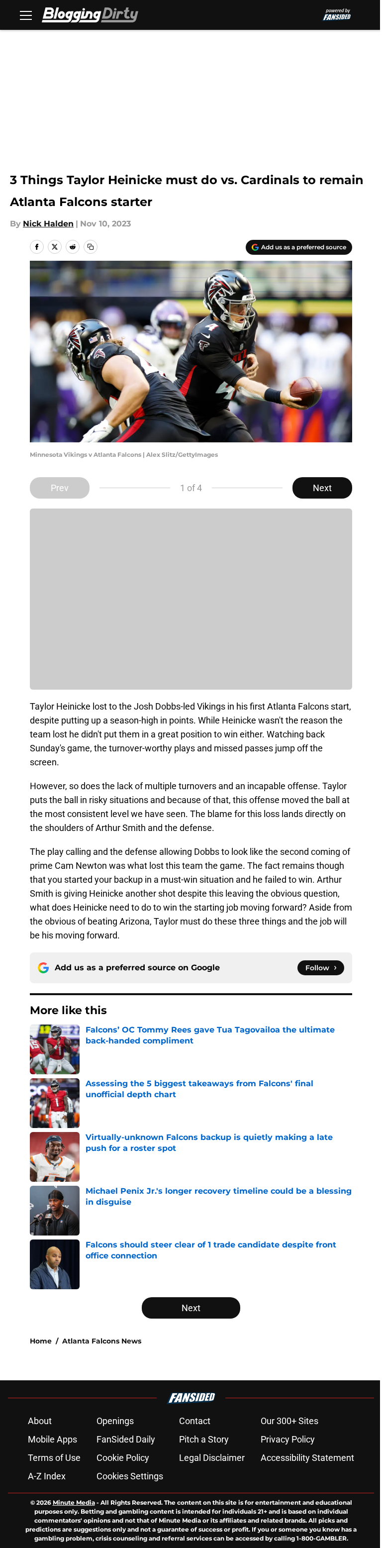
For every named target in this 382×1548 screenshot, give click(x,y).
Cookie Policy (122, 1457)
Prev (60, 488)
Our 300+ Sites (289, 1421)
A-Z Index (47, 1476)
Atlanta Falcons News (101, 1341)
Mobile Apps (52, 1439)
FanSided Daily (125, 1439)
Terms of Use (54, 1457)
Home (41, 1341)
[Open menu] (26, 15)
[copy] (90, 247)
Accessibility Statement (307, 1457)
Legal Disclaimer (212, 1457)
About (40, 1421)
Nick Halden (48, 223)
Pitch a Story (204, 1439)
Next (322, 488)
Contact (194, 1421)
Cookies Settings (129, 1476)
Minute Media (74, 1502)
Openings (115, 1421)
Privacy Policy (288, 1439)
